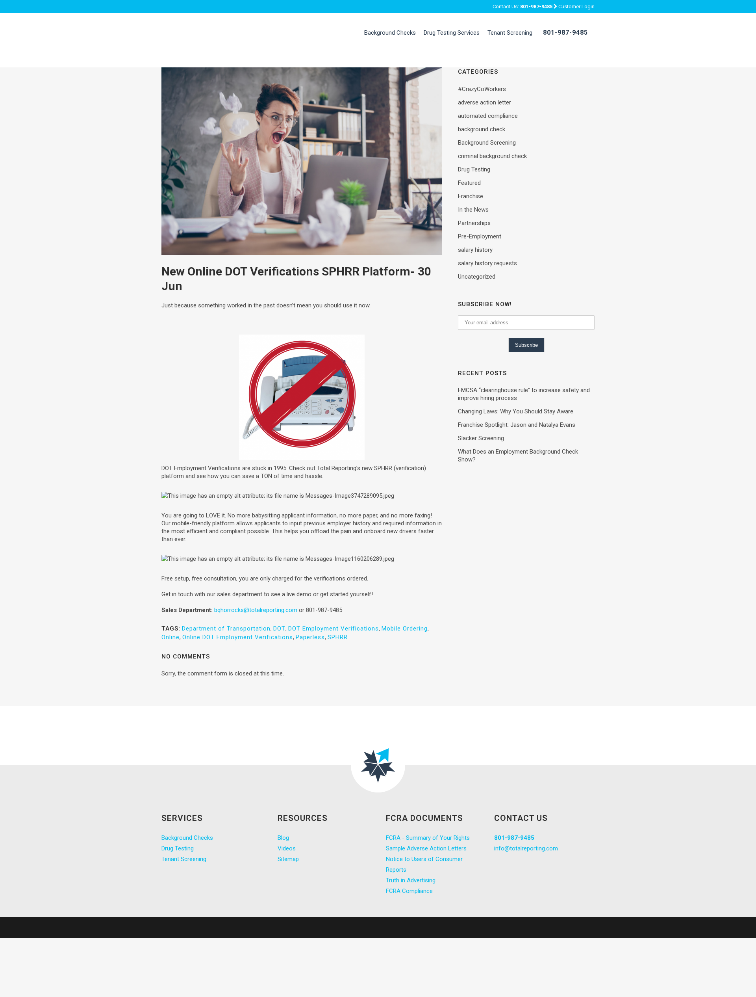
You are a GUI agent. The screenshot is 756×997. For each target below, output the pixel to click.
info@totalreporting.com (526, 848)
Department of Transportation (226, 628)
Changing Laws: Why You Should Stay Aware (515, 411)
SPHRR (338, 637)
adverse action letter (484, 102)
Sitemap (288, 859)
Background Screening (487, 142)
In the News (473, 209)
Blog (283, 837)
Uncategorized (476, 276)
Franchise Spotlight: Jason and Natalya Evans (516, 424)
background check (481, 129)
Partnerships (474, 223)
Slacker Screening (481, 438)
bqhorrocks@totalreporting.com (255, 610)
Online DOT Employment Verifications (237, 637)
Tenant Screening (183, 859)
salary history (475, 249)
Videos (287, 848)
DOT (279, 628)
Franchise (470, 196)
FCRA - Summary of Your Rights (428, 837)
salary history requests (487, 263)
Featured (469, 182)
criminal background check (492, 156)
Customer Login (576, 6)
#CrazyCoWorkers (482, 89)
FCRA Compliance (409, 891)
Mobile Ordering (405, 628)
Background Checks (187, 837)
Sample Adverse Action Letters (426, 848)
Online (170, 637)
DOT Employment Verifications (333, 628)
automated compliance (488, 115)
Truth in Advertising (410, 880)
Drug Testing (474, 169)
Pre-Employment (479, 236)
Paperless (310, 637)
